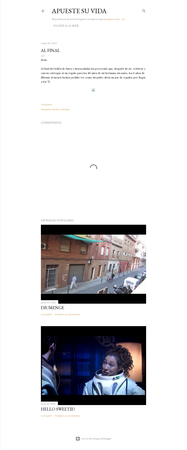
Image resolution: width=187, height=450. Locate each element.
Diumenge (52, 307)
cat (123, 19)
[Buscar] (144, 10)
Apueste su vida (79, 11)
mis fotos (65, 109)
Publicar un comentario (67, 314)
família (55, 109)
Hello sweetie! (58, 409)
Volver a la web (66, 25)
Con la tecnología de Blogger (96, 438)
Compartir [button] (46, 104)
